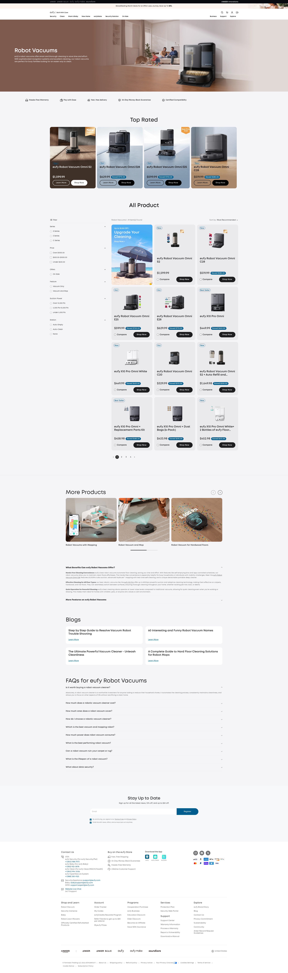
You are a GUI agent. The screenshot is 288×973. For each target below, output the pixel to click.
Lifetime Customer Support (123, 869)
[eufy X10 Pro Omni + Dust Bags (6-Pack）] (175, 413)
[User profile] (232, 12)
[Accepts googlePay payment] (222, 859)
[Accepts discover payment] (216, 859)
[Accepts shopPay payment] (206, 863)
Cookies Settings (187, 962)
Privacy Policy (131, 819)
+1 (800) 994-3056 (72, 871)
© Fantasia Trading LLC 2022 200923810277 (79, 962)
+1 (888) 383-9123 (72, 876)
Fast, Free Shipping (119, 857)
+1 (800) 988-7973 (72, 862)
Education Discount (136, 915)
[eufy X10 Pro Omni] (217, 302)
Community (199, 927)
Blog (196, 911)
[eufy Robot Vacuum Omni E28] (175, 302)
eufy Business (133, 911)
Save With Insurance (136, 927)
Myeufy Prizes (100, 925)
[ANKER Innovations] (229, 2)
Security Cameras (69, 911)
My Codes (98, 911)
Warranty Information (170, 924)
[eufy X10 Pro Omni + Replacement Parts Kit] (132, 413)
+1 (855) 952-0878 (72, 866)
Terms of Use (119, 819)
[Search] (222, 12)
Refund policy (131, 962)
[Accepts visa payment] (216, 863)
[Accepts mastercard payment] (195, 863)
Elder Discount (133, 919)
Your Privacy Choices (164, 962)
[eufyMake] (80, 2)
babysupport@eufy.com (82, 883)
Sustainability (200, 923)
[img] (195, 859)
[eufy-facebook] (202, 853)
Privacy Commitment (203, 919)
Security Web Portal (169, 911)
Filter (55, 220)
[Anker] (53, 2)
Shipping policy (116, 962)
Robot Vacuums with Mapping (81, 545)
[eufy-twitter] (208, 853)
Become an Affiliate (136, 923)
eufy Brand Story (201, 907)
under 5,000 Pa (59, 312)
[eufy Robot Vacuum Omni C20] (175, 357)
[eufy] (72, 2)
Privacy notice (146, 962)
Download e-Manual (170, 936)
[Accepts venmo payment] (211, 863)
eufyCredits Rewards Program (107, 915)
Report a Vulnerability (170, 932)
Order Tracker (100, 907)
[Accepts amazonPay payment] (200, 859)
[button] (79, 183)
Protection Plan (167, 907)
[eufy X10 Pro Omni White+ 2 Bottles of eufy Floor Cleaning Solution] (217, 413)
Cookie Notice (68, 966)
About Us (102, 962)
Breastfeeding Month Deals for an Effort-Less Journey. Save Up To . (144, 6)
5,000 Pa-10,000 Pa (60, 308)
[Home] (59, 12)
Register (187, 811)
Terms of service (203, 962)
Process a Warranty (169, 928)
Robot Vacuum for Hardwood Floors (189, 545)
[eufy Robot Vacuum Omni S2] (175, 242)
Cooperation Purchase (137, 907)
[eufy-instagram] (195, 853)
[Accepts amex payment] (206, 859)
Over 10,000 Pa (59, 303)
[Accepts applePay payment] (211, 859)
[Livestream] (237, 12)
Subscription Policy (85, 966)
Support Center (167, 920)
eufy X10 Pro (129, 582)
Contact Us (199, 915)
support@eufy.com (91, 880)
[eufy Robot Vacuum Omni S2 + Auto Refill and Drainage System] (217, 357)
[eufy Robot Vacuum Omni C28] (217, 242)
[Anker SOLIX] (63, 2)
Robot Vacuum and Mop (131, 545)
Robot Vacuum (68, 907)
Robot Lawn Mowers (70, 919)
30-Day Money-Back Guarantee (125, 861)
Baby (63, 915)
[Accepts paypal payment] (200, 863)
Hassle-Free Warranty (121, 865)
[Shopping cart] (227, 12)
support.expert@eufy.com (82, 885)
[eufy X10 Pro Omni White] (132, 357)
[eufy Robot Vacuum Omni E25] (132, 302)
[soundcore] (90, 2)
